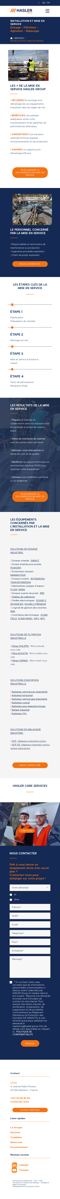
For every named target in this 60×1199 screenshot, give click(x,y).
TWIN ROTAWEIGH (20, 582)
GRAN (21, 589)
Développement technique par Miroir (26, 1186)
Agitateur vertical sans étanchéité (29, 699)
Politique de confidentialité (22, 1181)
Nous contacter (30, 264)
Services (15, 1132)
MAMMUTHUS (18, 575)
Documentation (19, 1147)
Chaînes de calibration (23, 596)
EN (44, 3)
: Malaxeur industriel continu (29, 741)
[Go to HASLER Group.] (11, 38)
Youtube (24, 1170)
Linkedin (23, 1165)
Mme (16, 899)
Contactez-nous (19, 1101)
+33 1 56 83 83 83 (20, 1098)
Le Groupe (16, 1127)
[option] (30, 824)
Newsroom (16, 1142)
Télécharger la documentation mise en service (30, 172)
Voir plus (26, 831)
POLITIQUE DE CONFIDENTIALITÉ (23, 1033)
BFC (42, 618)
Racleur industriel (20, 709)
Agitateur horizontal (22, 695)
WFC (36, 618)
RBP (42, 593)
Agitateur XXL (19, 713)
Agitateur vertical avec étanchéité (29, 691)
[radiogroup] (30, 897)
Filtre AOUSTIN (20, 653)
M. (15, 894)
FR (48, 3)
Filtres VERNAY (20, 660)
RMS (12, 611)
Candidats (16, 1137)
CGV (35, 1181)
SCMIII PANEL (25, 618)
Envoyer (30, 1043)
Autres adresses (30, 1110)
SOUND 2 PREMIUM (35, 604)
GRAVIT (35, 560)
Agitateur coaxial (21, 702)
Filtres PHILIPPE (20, 646)
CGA (41, 1181)
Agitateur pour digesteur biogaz (28, 706)
